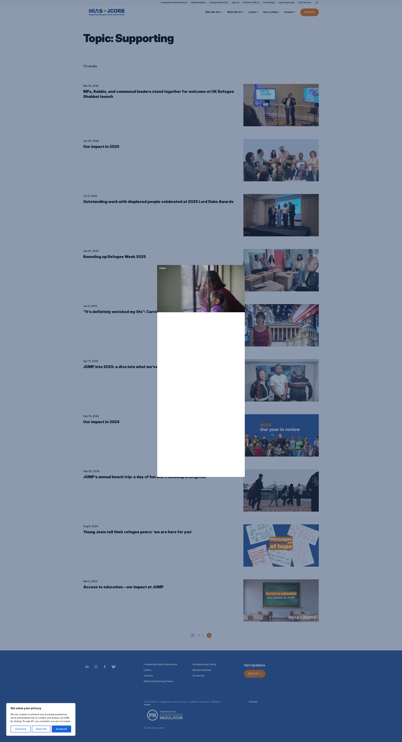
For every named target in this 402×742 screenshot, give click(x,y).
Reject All (41, 729)
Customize (20, 729)
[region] (40, 719)
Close (162, 268)
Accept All (61, 729)
